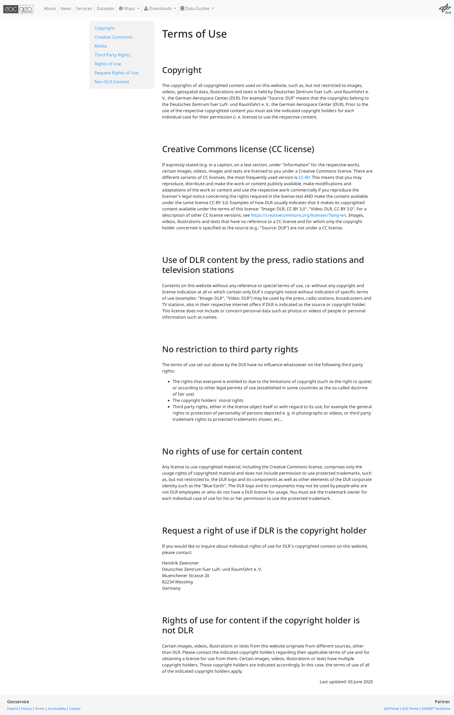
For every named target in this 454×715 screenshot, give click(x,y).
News (65, 8)
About (50, 8)
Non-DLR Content (112, 82)
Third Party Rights (112, 55)
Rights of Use (108, 64)
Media (101, 46)
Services (84, 8)
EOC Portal (410, 708)
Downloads (160, 8)
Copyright (104, 28)
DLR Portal (391, 708)
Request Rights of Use (116, 73)
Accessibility (57, 708)
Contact (74, 708)
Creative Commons (113, 37)
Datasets (105, 8)
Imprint (12, 708)
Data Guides (197, 8)
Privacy (26, 708)
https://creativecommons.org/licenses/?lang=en (298, 215)
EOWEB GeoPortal (436, 708)
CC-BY (304, 177)
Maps (129, 8)
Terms (39, 708)
